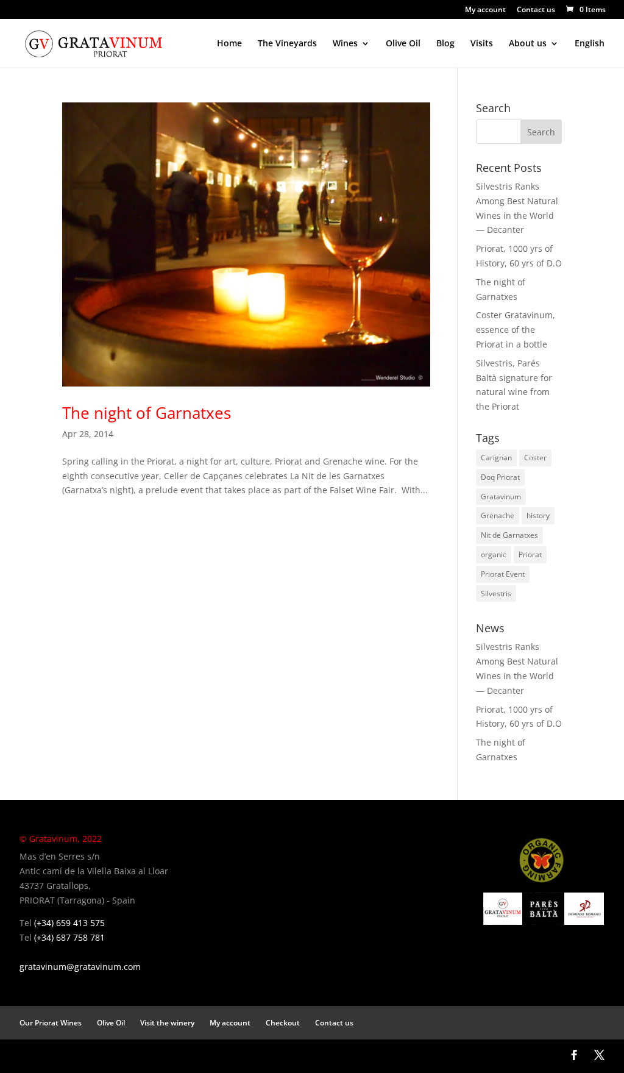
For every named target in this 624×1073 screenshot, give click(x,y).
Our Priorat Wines (51, 1023)
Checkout (283, 1023)
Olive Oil (403, 44)
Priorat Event (503, 574)
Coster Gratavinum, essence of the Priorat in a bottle (515, 329)
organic (493, 554)
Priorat (530, 554)
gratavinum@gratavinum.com (80, 966)
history (538, 515)
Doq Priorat (500, 477)
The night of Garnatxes (146, 413)
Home (229, 44)
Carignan (496, 457)
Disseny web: (40, 1055)
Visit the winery (167, 1023)
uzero (70, 1055)
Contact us (536, 10)
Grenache (497, 515)
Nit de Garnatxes (509, 535)
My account (485, 10)
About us (528, 44)
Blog (445, 44)
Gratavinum (501, 496)
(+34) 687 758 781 (69, 937)
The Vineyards (287, 44)
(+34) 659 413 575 (69, 923)
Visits (481, 44)
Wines (345, 44)
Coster (535, 457)
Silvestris (496, 593)
